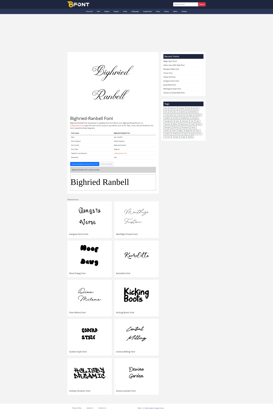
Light (197, 121)
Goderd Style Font (78, 351)
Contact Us (102, 408)
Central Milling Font (125, 351)
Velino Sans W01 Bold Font (174, 65)
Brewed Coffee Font (171, 69)
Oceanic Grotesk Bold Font (174, 93)
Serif (98, 11)
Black (166, 108)
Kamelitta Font (123, 273)
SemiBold (167, 133)
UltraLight (175, 137)
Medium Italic (184, 124)
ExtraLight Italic (169, 121)
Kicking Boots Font (125, 312)
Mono (199, 124)
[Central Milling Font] (136, 334)
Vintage (183, 137)
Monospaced (185, 127)
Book (166, 112)
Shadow (185, 133)
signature (193, 133)
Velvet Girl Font (169, 77)
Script (125, 11)
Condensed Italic (181, 115)
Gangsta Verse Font (78, 234)
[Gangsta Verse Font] (89, 216)
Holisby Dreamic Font (79, 390)
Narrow (193, 127)
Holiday (184, 11)
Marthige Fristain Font (127, 234)
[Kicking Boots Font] (136, 295)
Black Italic (173, 108)
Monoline (176, 127)
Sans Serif (89, 11)
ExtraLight (195, 118)
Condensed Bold (169, 115)
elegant (190, 115)
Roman (197, 130)
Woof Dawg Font (77, 273)
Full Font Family (106, 164)
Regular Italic (189, 130)
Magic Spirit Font (170, 61)
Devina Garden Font (126, 390)
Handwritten (147, 11)
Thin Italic (167, 137)
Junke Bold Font (169, 85)
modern (193, 124)
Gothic (175, 11)
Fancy (158, 11)
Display (106, 11)
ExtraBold (167, 118)
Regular (181, 130)
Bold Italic (195, 108)
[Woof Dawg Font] (89, 255)
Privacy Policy (77, 408)
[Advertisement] (136, 32)
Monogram (168, 127)
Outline (174, 130)
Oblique (167, 130)
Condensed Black (192, 112)
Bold (188, 108)
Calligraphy (135, 11)
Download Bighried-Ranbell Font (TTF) (85, 164)
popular (116, 11)
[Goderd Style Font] (89, 334)
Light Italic (167, 124)
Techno (166, 11)
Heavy (177, 121)
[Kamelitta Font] (136, 255)
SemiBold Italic (177, 133)
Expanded (198, 115)
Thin (200, 133)
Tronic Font (167, 73)
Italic (192, 121)
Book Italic (173, 112)
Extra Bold (175, 118)
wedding (190, 137)
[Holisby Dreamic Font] (89, 373)
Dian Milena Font (77, 312)
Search (201, 4)
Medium (175, 124)
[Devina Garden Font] (136, 373)
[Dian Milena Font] (89, 295)
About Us (90, 408)
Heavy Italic (185, 121)
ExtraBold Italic (185, 118)
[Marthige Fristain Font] (136, 216)
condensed (182, 112)
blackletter (181, 108)
